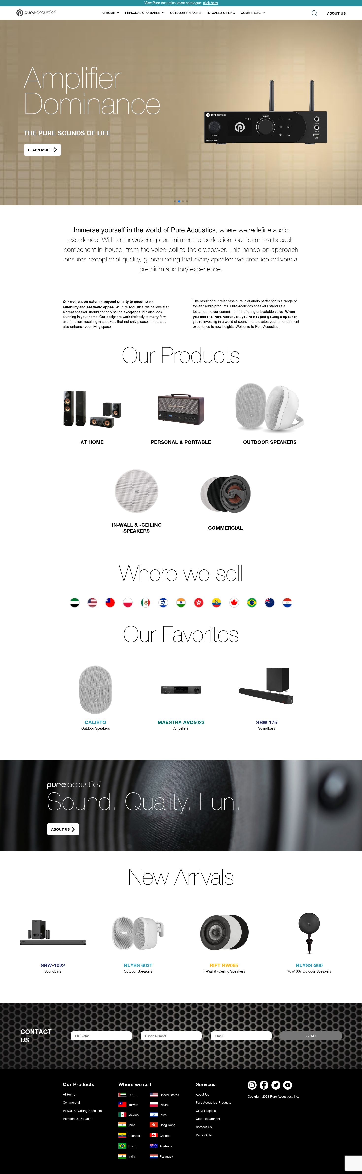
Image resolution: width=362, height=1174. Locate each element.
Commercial (71, 1102)
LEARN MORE (40, 150)
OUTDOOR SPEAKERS (185, 13)
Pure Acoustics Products (213, 1102)
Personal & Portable (77, 1119)
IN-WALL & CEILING (221, 13)
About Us (336, 13)
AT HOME (108, 13)
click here (210, 3)
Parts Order (204, 1135)
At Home (69, 1094)
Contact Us (204, 1127)
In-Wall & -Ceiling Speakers (82, 1111)
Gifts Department (208, 1119)
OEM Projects (206, 1111)
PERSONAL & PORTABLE (142, 13)
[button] (175, 201)
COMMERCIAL (251, 13)
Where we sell (181, 576)
